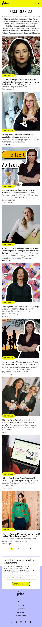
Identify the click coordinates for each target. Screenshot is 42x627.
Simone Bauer (7, 144)
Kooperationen (20, 609)
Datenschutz (21, 616)
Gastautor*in (6, 432)
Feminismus (8, 75)
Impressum (21, 612)
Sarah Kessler (7, 202)
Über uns (21, 602)
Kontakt (21, 605)
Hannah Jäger (7, 260)
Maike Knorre (7, 316)
